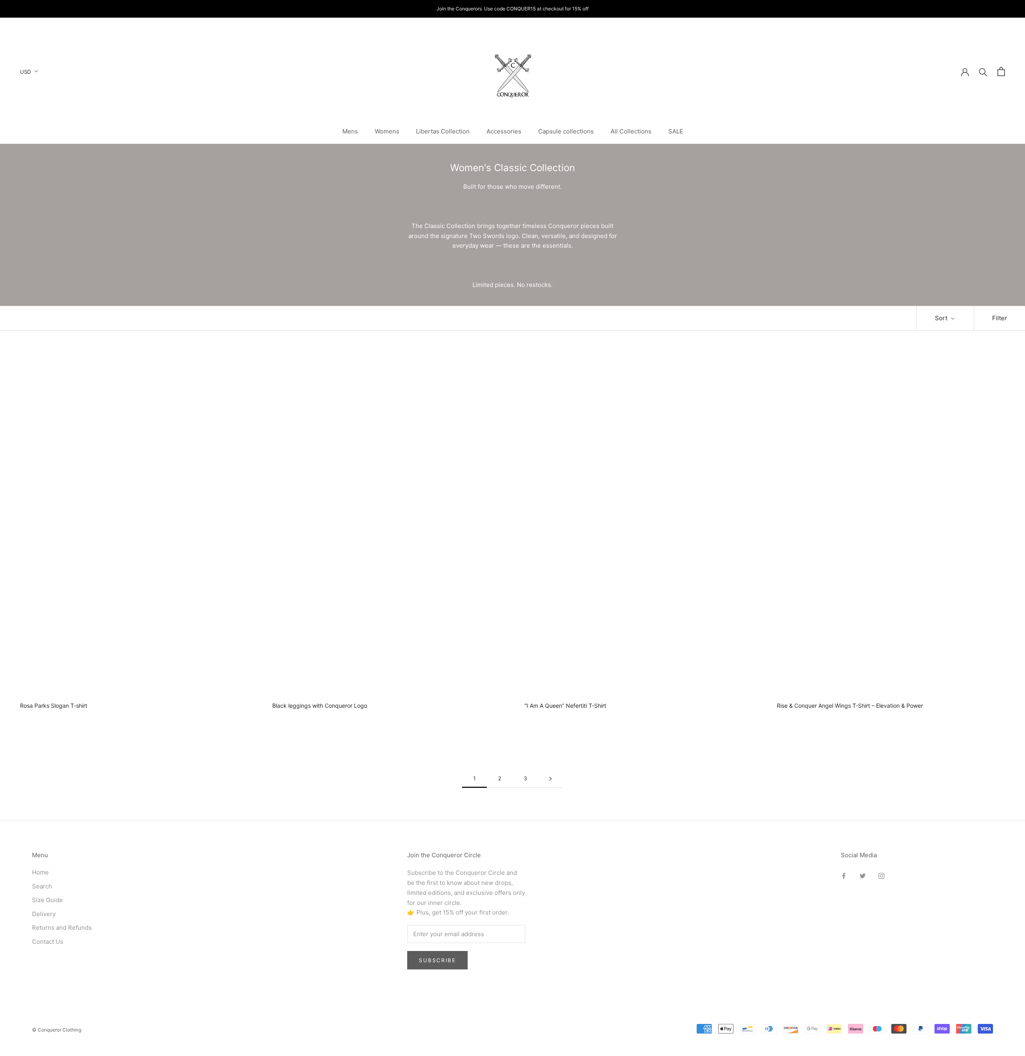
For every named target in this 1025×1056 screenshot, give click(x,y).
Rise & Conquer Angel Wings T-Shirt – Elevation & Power (850, 705)
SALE (675, 131)
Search (42, 886)
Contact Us (47, 941)
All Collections (631, 131)
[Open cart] (1001, 71)
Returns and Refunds (62, 927)
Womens (387, 131)
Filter (999, 318)
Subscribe (437, 960)
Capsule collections (566, 131)
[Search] (983, 71)
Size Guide (47, 900)
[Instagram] (881, 875)
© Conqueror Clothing (56, 1030)
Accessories (503, 131)
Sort (942, 318)
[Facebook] (844, 875)
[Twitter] (863, 875)
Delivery (44, 914)
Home (40, 872)
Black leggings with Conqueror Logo (319, 705)
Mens (350, 131)
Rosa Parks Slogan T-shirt (53, 705)
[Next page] (550, 778)
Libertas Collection (443, 131)
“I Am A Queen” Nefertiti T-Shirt (565, 705)
